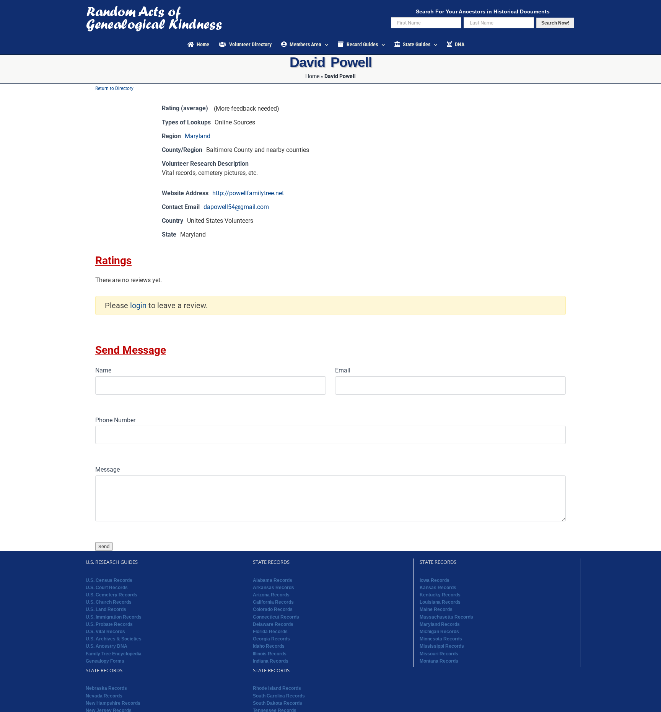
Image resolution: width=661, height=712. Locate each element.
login (138, 305)
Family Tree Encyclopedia (114, 653)
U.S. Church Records (109, 602)
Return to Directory (114, 88)
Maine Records (436, 609)
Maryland (197, 136)
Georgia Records (271, 639)
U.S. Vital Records (105, 631)
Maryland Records (440, 624)
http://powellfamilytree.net (248, 193)
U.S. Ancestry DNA (106, 646)
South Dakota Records (277, 703)
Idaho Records (269, 646)
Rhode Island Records (277, 688)
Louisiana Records (440, 602)
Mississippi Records (442, 646)
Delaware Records (273, 624)
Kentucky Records (440, 595)
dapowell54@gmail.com (236, 207)
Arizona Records (271, 595)
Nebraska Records (106, 688)
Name (103, 370)
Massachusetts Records (446, 617)
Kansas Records (438, 587)
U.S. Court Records (107, 587)
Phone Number (115, 420)
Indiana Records (270, 661)
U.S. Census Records (109, 580)
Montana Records (439, 661)
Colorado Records (273, 609)
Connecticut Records (276, 617)
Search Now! (555, 23)
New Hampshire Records (113, 703)
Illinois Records (270, 653)
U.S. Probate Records (109, 624)
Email (342, 370)
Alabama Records (272, 580)
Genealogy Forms (105, 661)
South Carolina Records (279, 696)
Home (312, 76)
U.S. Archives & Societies (114, 639)
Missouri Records (439, 653)
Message (107, 469)
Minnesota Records (441, 639)
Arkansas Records (273, 587)
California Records (273, 602)
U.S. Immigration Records (114, 617)
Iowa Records (434, 580)
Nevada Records (104, 696)
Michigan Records (439, 631)
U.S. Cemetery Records (111, 595)
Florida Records (270, 631)
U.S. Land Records (106, 609)
